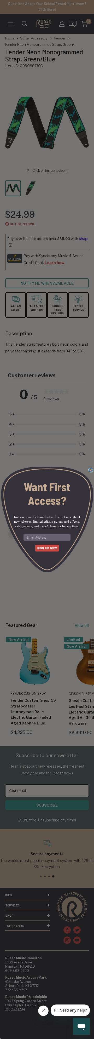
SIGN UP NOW (47, 548)
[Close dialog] (90, 470)
